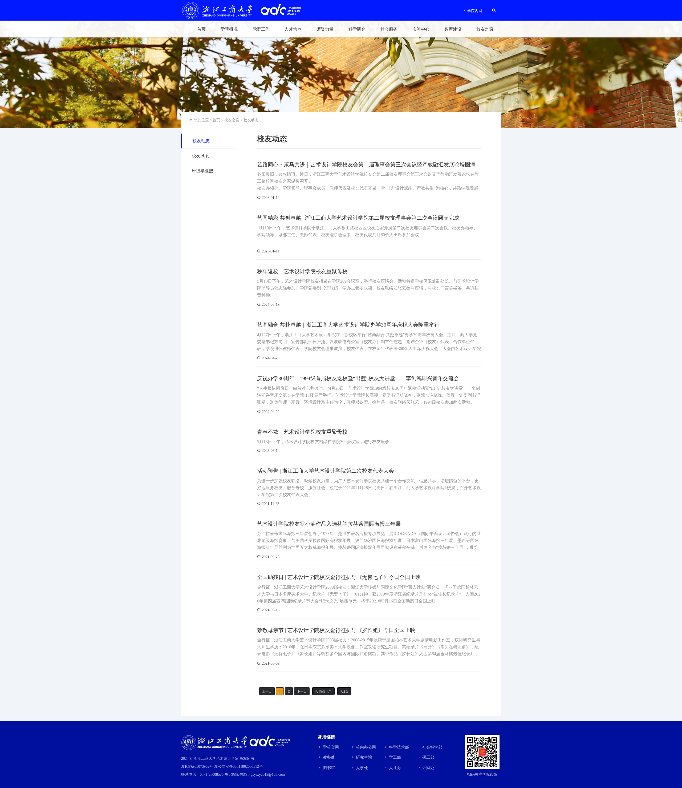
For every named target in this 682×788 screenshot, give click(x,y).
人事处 (361, 768)
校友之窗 (484, 29)
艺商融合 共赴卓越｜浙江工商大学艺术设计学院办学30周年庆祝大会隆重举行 (348, 325)
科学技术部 (398, 747)
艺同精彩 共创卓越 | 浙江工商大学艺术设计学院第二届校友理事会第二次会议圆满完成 (358, 218)
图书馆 (328, 768)
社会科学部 (431, 747)
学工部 (394, 757)
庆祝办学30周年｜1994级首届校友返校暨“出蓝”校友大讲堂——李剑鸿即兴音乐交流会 (358, 378)
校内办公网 (365, 747)
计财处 (427, 768)
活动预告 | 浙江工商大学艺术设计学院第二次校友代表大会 (325, 471)
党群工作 (261, 29)
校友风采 (200, 156)
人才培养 (293, 29)
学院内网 (474, 11)
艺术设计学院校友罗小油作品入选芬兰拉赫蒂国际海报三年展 (329, 524)
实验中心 (420, 29)
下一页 (302, 691)
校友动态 (250, 120)
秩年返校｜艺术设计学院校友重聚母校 (302, 271)
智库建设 (452, 29)
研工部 (427, 757)
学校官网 (330, 747)
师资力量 (325, 29)
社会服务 (388, 29)
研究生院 (363, 757)
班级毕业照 (202, 170)
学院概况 (229, 29)
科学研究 (357, 29)
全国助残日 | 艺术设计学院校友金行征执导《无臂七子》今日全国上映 (339, 577)
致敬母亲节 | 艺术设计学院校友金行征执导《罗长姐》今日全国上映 (336, 630)
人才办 (394, 768)
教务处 (328, 757)
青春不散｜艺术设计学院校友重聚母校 (302, 432)
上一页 (267, 691)
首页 (201, 29)
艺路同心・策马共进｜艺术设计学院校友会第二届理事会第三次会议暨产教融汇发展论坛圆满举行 (369, 165)
